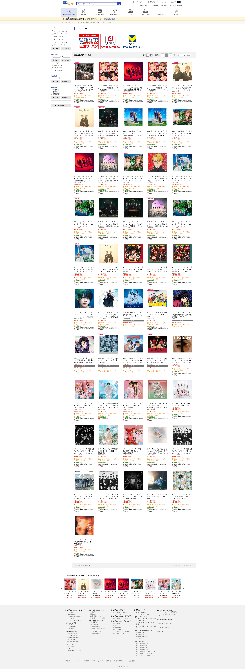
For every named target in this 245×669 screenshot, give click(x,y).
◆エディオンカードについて (121, 621)
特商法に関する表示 (97, 661)
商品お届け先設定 (109, 19)
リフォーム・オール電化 (142, 614)
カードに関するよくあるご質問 (121, 631)
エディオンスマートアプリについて (122, 618)
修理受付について (95, 626)
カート (176, 12)
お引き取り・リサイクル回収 (97, 618)
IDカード (115, 625)
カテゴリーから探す (69, 14)
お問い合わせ (164, 6)
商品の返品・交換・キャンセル (98, 628)
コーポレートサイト (139, 2)
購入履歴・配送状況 (72, 641)
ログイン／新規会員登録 (176, 6)
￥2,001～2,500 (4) (57, 65)
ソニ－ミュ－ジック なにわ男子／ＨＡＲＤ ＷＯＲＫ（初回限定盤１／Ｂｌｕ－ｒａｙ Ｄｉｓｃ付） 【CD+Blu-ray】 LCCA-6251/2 (158, 271)
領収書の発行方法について (74, 650)
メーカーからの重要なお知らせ (75, 620)
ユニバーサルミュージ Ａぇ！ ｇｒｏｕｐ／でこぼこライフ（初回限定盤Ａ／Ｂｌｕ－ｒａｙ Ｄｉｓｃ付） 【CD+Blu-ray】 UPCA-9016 (133, 135)
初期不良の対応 (94, 624)
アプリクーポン (117, 614)
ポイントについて (72, 639)
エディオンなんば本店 (142, 643)
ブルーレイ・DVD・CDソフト (87, 22)
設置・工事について (95, 616)
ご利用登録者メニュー (72, 631)
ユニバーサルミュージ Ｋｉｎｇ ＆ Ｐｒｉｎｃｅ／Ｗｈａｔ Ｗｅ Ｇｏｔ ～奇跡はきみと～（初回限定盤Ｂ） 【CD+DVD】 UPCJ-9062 (182, 362)
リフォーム (130, 14)
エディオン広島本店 (141, 647)
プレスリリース (77, 661)
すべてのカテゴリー (72, 22)
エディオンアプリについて (120, 612)
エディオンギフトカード (119, 633)
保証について (93, 622)
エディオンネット (163, 627)
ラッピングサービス (95, 631)
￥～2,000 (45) (55, 63)
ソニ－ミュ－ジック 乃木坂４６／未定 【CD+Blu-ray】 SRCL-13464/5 (84, 406)
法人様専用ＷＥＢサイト (165, 619)
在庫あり (56, 92)
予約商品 (56, 90)
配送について (93, 614)
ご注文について (70, 644)
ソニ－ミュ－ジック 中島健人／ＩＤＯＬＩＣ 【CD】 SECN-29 (108, 451)
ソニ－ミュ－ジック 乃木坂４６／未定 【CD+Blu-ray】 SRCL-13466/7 (133, 451)
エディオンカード (99, 14)
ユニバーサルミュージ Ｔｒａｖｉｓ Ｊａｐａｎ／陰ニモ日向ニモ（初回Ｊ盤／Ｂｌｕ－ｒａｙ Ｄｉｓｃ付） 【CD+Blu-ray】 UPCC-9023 (157, 226)
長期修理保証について (73, 637)
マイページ (161, 14)
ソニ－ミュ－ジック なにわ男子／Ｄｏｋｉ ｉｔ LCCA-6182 (157, 315)
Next (182, 588)
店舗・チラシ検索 (141, 612)
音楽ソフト (100, 22)
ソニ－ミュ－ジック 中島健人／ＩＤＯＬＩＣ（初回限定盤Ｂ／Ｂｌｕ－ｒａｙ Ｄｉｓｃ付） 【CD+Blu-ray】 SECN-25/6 (108, 408)
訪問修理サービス (141, 632)
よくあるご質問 (154, 6)
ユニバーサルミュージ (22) (61, 33)
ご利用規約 (70, 612)
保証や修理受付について (96, 621)
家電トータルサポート (141, 617)
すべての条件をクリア (60, 105)
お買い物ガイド (84, 14)
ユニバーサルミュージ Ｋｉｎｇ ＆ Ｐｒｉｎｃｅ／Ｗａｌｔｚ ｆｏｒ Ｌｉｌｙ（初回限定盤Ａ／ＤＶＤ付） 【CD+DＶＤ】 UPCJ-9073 (84, 226)
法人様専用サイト (154, 2)
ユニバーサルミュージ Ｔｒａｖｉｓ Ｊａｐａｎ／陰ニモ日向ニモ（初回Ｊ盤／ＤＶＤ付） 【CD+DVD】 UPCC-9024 (108, 181)
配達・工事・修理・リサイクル (143, 630)
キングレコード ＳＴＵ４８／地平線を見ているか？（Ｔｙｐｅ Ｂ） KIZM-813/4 (133, 315)
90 (170, 55)
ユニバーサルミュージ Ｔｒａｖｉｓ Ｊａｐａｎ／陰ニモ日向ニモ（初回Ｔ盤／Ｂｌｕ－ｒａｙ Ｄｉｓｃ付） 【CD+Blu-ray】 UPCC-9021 (108, 135)
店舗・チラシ (146, 14)
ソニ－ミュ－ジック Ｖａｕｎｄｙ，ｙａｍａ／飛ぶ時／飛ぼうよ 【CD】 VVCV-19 (157, 179)
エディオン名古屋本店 (142, 649)
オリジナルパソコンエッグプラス (145, 655)
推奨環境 (108, 661)
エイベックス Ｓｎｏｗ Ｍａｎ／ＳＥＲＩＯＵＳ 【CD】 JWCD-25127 (108, 360)
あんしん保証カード (118, 627)
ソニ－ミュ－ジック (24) (60, 31)
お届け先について (95, 612)
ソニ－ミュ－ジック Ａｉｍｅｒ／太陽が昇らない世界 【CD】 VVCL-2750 (182, 496)
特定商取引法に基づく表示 (74, 616)
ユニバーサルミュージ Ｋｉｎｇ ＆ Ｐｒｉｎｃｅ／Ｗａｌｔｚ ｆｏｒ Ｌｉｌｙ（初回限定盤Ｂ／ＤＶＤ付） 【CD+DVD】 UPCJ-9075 (84, 271)
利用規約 (86, 661)
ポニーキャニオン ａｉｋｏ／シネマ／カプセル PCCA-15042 (157, 496)
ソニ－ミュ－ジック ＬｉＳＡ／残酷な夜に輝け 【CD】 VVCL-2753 (84, 542)
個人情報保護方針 (72, 614)
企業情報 (160, 631)
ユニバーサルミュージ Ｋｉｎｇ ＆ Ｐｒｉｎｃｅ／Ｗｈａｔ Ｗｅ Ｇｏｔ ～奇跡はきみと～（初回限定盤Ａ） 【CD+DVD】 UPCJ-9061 (133, 362)
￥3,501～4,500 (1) (57, 70)
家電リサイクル (140, 634)
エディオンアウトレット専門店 (144, 653)
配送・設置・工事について (96, 610)
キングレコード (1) (59, 39)
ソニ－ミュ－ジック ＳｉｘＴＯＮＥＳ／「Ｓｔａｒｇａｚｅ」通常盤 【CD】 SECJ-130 (84, 496)
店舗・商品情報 (139, 641)
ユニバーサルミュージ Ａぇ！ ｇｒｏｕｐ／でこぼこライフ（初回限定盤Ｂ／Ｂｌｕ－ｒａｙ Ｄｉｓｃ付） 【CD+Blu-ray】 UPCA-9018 (84, 181)
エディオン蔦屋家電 (141, 645)
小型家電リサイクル (141, 636)
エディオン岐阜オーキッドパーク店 (145, 651)
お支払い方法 (70, 646)
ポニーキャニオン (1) (59, 45)
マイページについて (72, 635)
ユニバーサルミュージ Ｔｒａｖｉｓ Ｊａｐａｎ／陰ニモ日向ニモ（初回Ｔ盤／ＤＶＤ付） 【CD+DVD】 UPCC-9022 (108, 226)
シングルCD (107, 22)
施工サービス (139, 638)
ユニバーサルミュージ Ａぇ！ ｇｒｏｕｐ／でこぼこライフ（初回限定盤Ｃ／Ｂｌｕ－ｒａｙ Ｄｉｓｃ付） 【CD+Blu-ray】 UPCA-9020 (109, 90)
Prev (62, 588)
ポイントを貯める (118, 629)
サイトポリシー (71, 618)
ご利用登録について (72, 633)
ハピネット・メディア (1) (60, 42)
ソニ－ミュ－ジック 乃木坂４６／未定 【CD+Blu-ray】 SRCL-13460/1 (133, 406)
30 (162, 55)
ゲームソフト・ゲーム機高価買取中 (168, 612)
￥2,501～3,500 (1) (57, 67)
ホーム (64, 22)
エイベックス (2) (58, 36)
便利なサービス (115, 14)
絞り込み (55, 48)
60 (166, 55)
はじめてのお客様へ (71, 623)
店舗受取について (95, 633)
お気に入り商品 (144, 6)
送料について (70, 648)
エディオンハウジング (170, 2)
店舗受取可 (56, 94)
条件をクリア (65, 48)
